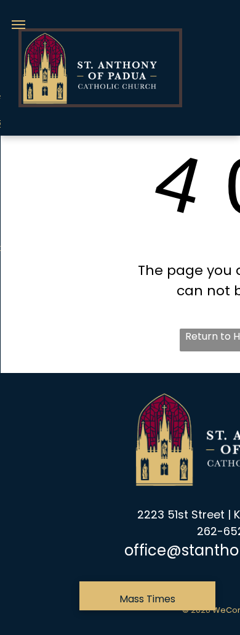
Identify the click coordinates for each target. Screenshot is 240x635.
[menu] (18, 24)
